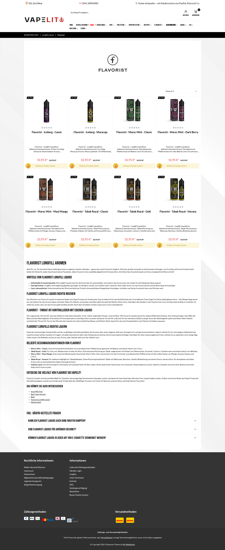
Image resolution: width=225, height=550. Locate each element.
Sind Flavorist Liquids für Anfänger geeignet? (52, 429)
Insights (73, 474)
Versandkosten (107, 538)
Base (33, 397)
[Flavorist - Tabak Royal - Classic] (90, 189)
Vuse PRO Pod (37, 392)
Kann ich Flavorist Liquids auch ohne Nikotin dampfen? (57, 421)
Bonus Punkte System (79, 495)
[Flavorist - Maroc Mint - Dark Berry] (178, 110)
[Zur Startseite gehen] (44, 19)
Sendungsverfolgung (78, 488)
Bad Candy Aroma (38, 394)
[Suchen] (154, 13)
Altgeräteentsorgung (33, 484)
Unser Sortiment (77, 478)
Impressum (28, 471)
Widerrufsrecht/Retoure (34, 467)
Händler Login (76, 471)
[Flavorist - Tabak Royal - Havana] (178, 189)
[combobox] (110, 13)
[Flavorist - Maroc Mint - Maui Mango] (47, 189)
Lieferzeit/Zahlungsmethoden (82, 467)
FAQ (71, 484)
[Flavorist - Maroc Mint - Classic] (134, 110)
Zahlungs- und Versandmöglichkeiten (112, 532)
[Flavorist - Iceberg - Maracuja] (90, 110)
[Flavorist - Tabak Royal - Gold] (134, 189)
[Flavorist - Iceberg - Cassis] (47, 110)
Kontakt (73, 481)
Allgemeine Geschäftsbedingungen (39, 478)
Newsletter (74, 491)
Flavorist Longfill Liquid (40, 400)
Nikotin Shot (36, 402)
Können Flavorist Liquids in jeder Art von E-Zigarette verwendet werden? (67, 438)
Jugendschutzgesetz (32, 481)
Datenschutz (29, 474)
